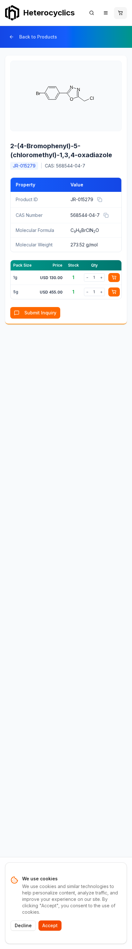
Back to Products (38, 36)
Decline (23, 925)
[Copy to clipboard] (99, 199)
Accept (50, 925)
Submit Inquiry (40, 312)
